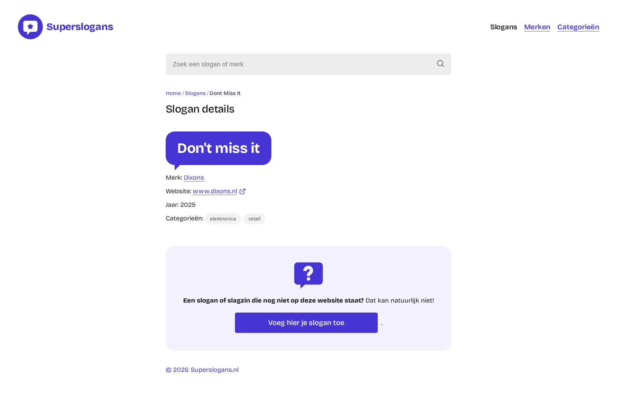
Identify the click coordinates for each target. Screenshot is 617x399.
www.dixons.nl (215, 191)
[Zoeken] (440, 64)
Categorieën (578, 27)
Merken (537, 27)
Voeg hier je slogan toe (306, 322)
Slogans (503, 27)
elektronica (223, 219)
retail (254, 219)
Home (173, 93)
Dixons (194, 177)
